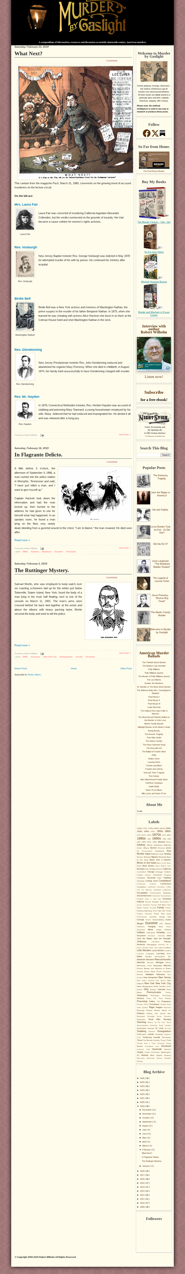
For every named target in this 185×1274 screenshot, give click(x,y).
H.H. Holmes (165, 924)
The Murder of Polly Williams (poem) (154, 676)
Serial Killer (155, 1019)
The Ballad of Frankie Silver (154, 751)
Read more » (22, 540)
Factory (154, 905)
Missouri (167, 965)
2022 (142, 1094)
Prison (147, 1004)
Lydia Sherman (154, 707)
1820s (168, 828)
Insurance (36, 657)
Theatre (163, 1040)
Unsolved (90, 657)
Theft (169, 1040)
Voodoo (147, 1052)
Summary (159, 1034)
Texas (140, 1040)
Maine (141, 956)
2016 (142, 1179)
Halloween (142, 927)
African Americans (155, 845)
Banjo (162, 854)
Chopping (167, 875)
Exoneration (165, 902)
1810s (162, 828)
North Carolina (160, 986)
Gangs (163, 917)
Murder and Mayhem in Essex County (154, 314)
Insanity (162, 932)
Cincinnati (152, 878)
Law (156, 948)
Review (150, 1010)
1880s (25, 552)
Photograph (157, 995)
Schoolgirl (152, 1016)
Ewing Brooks (154, 731)
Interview (162, 936)
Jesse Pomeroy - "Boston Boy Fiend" (160, 598)
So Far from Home (154, 252)
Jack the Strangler (162, 938)
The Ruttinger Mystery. (41, 570)
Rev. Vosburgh (25, 247)
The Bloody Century (151, 1040)
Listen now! (154, 377)
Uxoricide (158, 1049)
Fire (164, 911)
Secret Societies (164, 1016)
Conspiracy (142, 887)
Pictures (142, 998)
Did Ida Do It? (160, 544)
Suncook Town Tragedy (153, 773)
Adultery (35, 552)
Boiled (140, 866)
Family (161, 907)
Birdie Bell (22, 298)
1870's (144, 835)
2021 (142, 1098)
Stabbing (142, 1031)
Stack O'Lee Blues (154, 790)
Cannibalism (142, 872)
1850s (161, 831)
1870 (139, 835)
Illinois (152, 929)
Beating (167, 854)
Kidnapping (152, 945)
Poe (156, 998)
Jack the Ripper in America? (160, 494)
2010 (142, 1203)
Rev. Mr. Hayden (26, 396)
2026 (142, 1078)
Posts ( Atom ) (34, 674)
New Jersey (164, 977)
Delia (154, 755)
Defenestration (156, 893)
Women (160, 1058)
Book (145, 866)
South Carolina (165, 1025)
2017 (142, 1175)
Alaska (140, 848)
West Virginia (157, 1055)
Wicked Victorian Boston (154, 281)
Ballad (148, 854)
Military (168, 962)
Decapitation (143, 893)
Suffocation (142, 1034)
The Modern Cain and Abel (153, 666)
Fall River (162, 905)
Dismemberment (144, 896)
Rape (152, 1007)
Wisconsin (142, 1058)
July (144, 1130)
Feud (155, 911)
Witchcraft (151, 1058)
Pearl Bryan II (154, 700)
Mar (169, 956)
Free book (166, 914)
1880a (168, 835)
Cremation (161, 887)
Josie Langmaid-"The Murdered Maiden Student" (161, 564)
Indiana (141, 932)
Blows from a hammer (160, 860)
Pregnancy (166, 1001)
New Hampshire (150, 977)
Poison (168, 998)
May (144, 1138)
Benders (140, 857)
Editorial (141, 902)
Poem (162, 998)
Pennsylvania (156, 992)
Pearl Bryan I (154, 697)
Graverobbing (158, 920)
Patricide (162, 989)
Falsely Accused (150, 908)
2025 (142, 1082)
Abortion (162, 842)
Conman (155, 884)
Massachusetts (163, 959)
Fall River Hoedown (154, 783)
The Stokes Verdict (154, 741)
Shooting (167, 1019)
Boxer (158, 866)
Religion (160, 1007)
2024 (142, 1086)
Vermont (167, 1049)
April (144, 1142)
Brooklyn (141, 869)
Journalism (157, 942)
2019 (142, 1106)
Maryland (150, 959)
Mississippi (158, 966)
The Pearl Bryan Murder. (154, 171)
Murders (141, 974)
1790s (151, 828)
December (147, 1110)
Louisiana (151, 954)
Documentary (166, 896)
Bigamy (155, 857)
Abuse (168, 842)
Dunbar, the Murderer (154, 683)
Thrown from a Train (147, 1043)
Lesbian (167, 948)
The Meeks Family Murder (160, 614)
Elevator (148, 902)
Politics (153, 1001)
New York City (50, 657)
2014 (142, 1187)
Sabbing (150, 1013)
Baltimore (155, 854)
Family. (168, 908)
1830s (140, 831)
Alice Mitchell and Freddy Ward (153, 779)
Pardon (154, 989)
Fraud (157, 914)
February (146, 1150)
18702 (149, 835)
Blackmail (47, 552)
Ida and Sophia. (160, 509)
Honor (168, 927)
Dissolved (156, 896)
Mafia (169, 954)
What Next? (28, 53)
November (147, 1114)
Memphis (151, 962)
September (147, 1122)
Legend (161, 948)
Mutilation (151, 974)
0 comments (111, 60)
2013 (142, 1191)
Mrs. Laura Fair (26, 204)
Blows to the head (146, 862)
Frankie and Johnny (154, 769)
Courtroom (152, 887)
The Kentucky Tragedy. (160, 477)
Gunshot (58, 552)
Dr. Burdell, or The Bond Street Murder (154, 687)
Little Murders (144, 950)
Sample (163, 1013)
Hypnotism (142, 930)
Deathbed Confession (162, 890)
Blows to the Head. (163, 863)
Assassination (148, 851)
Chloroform (158, 875)
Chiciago (160, 872)
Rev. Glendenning (28, 349)
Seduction (142, 1019)
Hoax (162, 927)
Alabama (167, 845)
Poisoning (143, 1001)
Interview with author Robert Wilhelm (154, 329)
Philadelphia (144, 995)
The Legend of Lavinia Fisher (161, 579)
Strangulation (66, 657)
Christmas (142, 878)
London (167, 951)
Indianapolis (151, 933)
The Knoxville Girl (154, 748)
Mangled (150, 956)
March (145, 1146)
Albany (146, 848)
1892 (165, 839)
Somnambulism (143, 1025)
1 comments (111, 462)
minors (150, 966)
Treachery (161, 1043)
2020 (142, 1102)
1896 (169, 839)
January (146, 1166)
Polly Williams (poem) (154, 673)
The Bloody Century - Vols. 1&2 (154, 222)
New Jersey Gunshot (146, 980)
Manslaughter (161, 956)
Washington (156, 1052)
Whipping (167, 1055)
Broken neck (166, 866)
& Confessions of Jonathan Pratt (155, 436)
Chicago (151, 872)
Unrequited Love (153, 1046)
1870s (157, 834)
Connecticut (165, 884)
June (144, 1134)
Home (74, 668)
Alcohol (154, 848)
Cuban (168, 887)
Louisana (141, 954)
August (145, 1126)
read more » (125, 434)
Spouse (151, 1028)
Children (141, 875)
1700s (145, 828)
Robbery (142, 1013)
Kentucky (142, 944)
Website (145, 1055)
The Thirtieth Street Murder (154, 662)
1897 (139, 842)
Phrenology (167, 995)
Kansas (167, 941)
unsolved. (141, 1049)
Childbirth (167, 872)
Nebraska (161, 974)
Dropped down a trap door (150, 899)
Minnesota (142, 966)
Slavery (150, 1022)
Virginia (140, 1052)
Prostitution (155, 1004)
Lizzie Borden (158, 950)
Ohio (147, 989)
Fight (160, 911)
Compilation (165, 880)
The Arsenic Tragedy (154, 734)
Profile (139, 811)
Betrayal (147, 857)
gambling (154, 917)
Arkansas (162, 848)
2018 (142, 1171)
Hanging (153, 926)
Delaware (167, 893)
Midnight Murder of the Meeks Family (154, 727)
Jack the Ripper (145, 938)
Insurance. (153, 936)
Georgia (141, 920)
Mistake (140, 968)
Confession (143, 884)
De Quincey (148, 890)
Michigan (160, 962)
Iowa (169, 935)
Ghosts (149, 920)
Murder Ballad (150, 972)
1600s (140, 828)
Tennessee (71, 552)
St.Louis (168, 1028)
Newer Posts (20, 668)
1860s (168, 831)
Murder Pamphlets (163, 972)
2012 (142, 1195)
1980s (155, 842)
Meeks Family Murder (154, 724)
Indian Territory (163, 930)
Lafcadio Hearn (148, 948)
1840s (147, 831)
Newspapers (148, 986)
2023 (142, 1090)
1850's (153, 831)
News (139, 986)
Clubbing (167, 878)
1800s (157, 828)
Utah (149, 1049)
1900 (144, 842)
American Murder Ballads (154, 654)
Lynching (161, 953)
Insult (169, 933)
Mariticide (141, 959)
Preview (140, 1004)
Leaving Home (154, 762)
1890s (25, 657)
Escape (156, 902)
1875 (164, 835)
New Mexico (161, 980)
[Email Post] (41, 435)
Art (139, 851)
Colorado (141, 881)
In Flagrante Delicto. (38, 455)
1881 (149, 839)
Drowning (167, 899)
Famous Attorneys (145, 911)
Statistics (152, 1031)
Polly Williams (154, 669)
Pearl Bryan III (154, 704)
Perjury (168, 992)
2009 (142, 1207)
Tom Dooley (154, 776)
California (167, 869)
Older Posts (126, 668)
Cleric (160, 878)
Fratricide (149, 914)
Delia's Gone (154, 759)
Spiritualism (142, 1028)
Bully (147, 869)
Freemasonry (143, 917)
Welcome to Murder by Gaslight (160, 631)
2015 (142, 1183)
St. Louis (160, 1028)
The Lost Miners (154, 680)
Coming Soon (152, 881)
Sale (157, 1013)
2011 (142, 1199)
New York (150, 983)
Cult (139, 890)
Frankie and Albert (154, 765)
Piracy (150, 998)
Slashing (142, 1022)
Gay (169, 917)
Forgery (141, 914)
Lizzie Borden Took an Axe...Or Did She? (160, 529)
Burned (160, 869)
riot (170, 1010)
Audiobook (161, 851)
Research (167, 1007)
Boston (151, 866)
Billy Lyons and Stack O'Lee (154, 793)
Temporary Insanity (152, 1037)
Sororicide (154, 1025)
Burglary (153, 869)
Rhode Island (161, 1010)
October (146, 1118)
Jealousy (144, 941)
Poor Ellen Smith (154, 738)
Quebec (145, 1007)
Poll (159, 1001)
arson (168, 848)
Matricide (142, 962)
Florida (168, 911)
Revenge (141, 1010)
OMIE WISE (154, 786)
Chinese (149, 875)
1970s (149, 842)
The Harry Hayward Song (154, 745)
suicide (79, 657)
